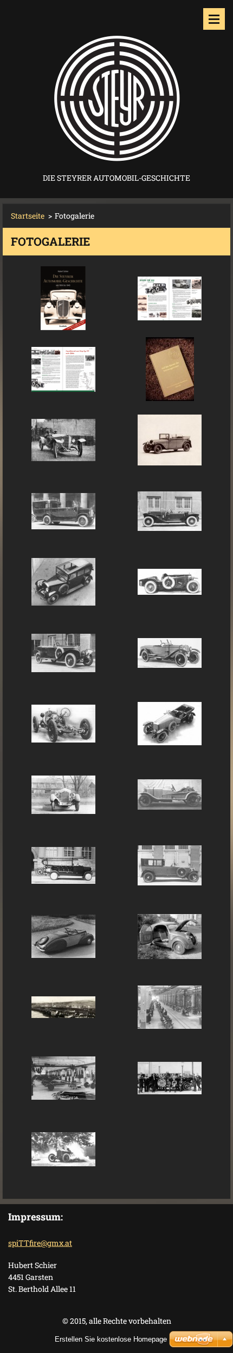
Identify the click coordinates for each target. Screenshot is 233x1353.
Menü (214, 19)
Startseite (27, 216)
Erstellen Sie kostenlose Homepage (111, 1339)
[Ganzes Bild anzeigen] (63, 298)
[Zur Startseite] (116, 85)
